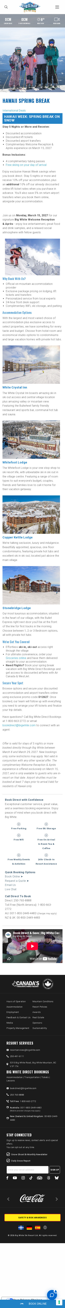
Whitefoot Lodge (14, 462)
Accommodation (14, 1007)
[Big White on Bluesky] (56, 1178)
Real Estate (38, 1017)
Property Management (17, 1028)
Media (9, 1023)
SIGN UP (54, 1170)
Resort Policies (39, 1007)
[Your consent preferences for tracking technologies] (59, 1302)
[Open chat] (52, 1295)
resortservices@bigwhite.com (25, 1050)
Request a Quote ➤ (17, 880)
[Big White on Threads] (48, 1178)
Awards (36, 1012)
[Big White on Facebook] (7, 1178)
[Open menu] (57, 7)
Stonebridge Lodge (16, 608)
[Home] (30, 7)
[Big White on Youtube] (15, 1178)
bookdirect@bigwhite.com (19, 725)
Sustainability (39, 1028)
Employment (12, 1012)
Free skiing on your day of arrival (26, 164)
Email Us (10, 885)
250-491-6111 (17, 1056)
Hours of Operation (16, 1001)
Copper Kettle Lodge (17, 537)
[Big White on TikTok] (30, 1178)
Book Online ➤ (14, 876)
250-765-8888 (17, 1095)
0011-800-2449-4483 (26, 1109)
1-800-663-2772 (23, 1101)
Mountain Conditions (43, 1001)
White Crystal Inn (14, 387)
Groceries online (16, 658)
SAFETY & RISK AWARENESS (32, 1217)
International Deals (14, 110)
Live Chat (10, 889)
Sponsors (37, 1023)
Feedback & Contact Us (18, 1017)
